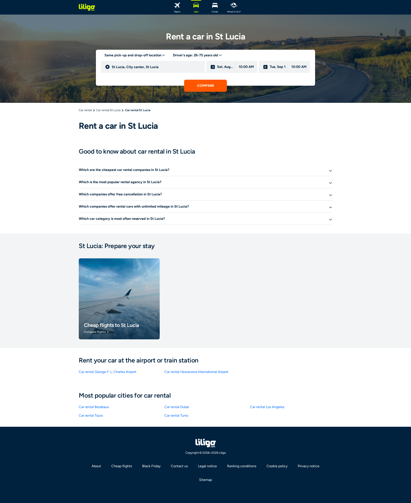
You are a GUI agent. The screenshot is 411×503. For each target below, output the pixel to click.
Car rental (85, 110)
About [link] (96, 466)
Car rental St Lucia (108, 110)
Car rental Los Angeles (267, 407)
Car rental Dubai (176, 407)
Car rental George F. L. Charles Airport (107, 372)
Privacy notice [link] (308, 466)
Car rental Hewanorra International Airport (196, 372)
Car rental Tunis (176, 415)
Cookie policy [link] (277, 466)
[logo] (87, 7)
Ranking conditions (241, 466)
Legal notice (207, 466)
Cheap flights (121, 466)
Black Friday (151, 466)
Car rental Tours (91, 415)
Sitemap (205, 480)
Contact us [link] (179, 466)
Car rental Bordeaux (94, 407)
